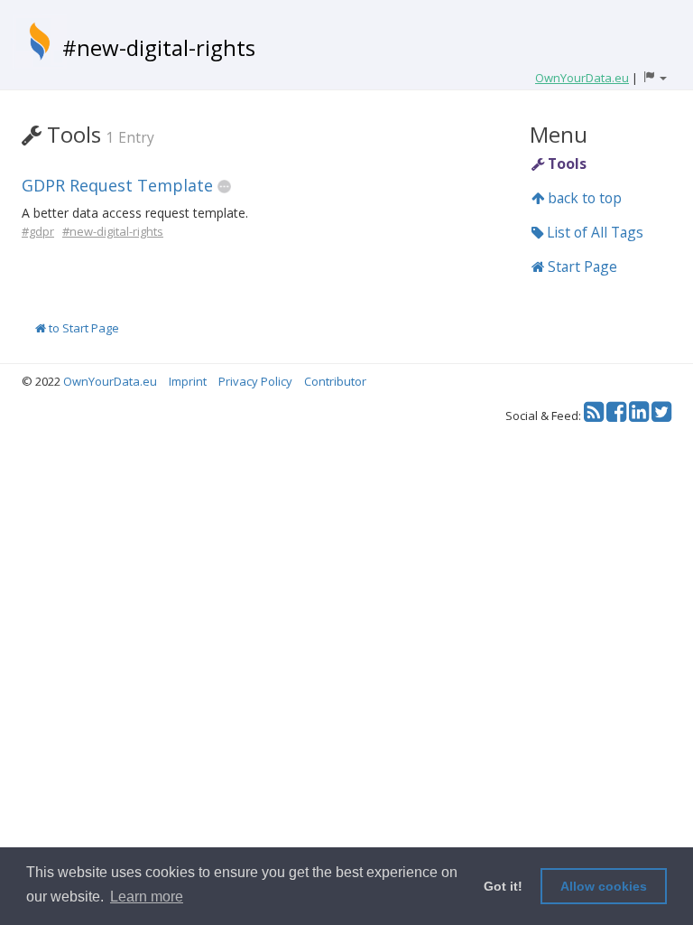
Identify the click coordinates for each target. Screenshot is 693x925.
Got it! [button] (503, 886)
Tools (565, 163)
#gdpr (38, 231)
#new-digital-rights (158, 47)
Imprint (188, 381)
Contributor (335, 381)
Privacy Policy (255, 381)
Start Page (580, 266)
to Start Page (82, 328)
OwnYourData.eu (110, 381)
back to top (583, 198)
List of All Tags (593, 232)
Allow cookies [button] (603, 886)
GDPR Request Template (117, 185)
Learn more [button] (146, 896)
